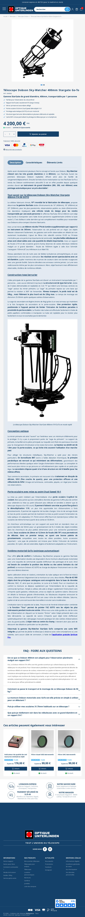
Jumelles (27, 883)
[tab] (15, 162)
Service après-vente (9, 878)
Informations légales (72, 861)
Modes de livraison (9, 872)
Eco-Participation (71, 869)
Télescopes (27, 869)
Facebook (48, 867)
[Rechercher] (67, 9)
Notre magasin (8, 861)
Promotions (49, 864)
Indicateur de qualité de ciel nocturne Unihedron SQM (15, 755)
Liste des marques (30, 886)
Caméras (27, 881)
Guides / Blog (7, 875)
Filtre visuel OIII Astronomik (42, 754)
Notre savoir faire (9, 864)
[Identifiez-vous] (72, 9)
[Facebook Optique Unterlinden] (45, 849)
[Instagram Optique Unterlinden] (50, 849)
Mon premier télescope (31, 861)
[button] (42, 84)
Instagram (48, 870)
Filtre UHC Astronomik (66, 754)
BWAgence (30, 913)
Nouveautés (49, 861)
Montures (27, 878)
